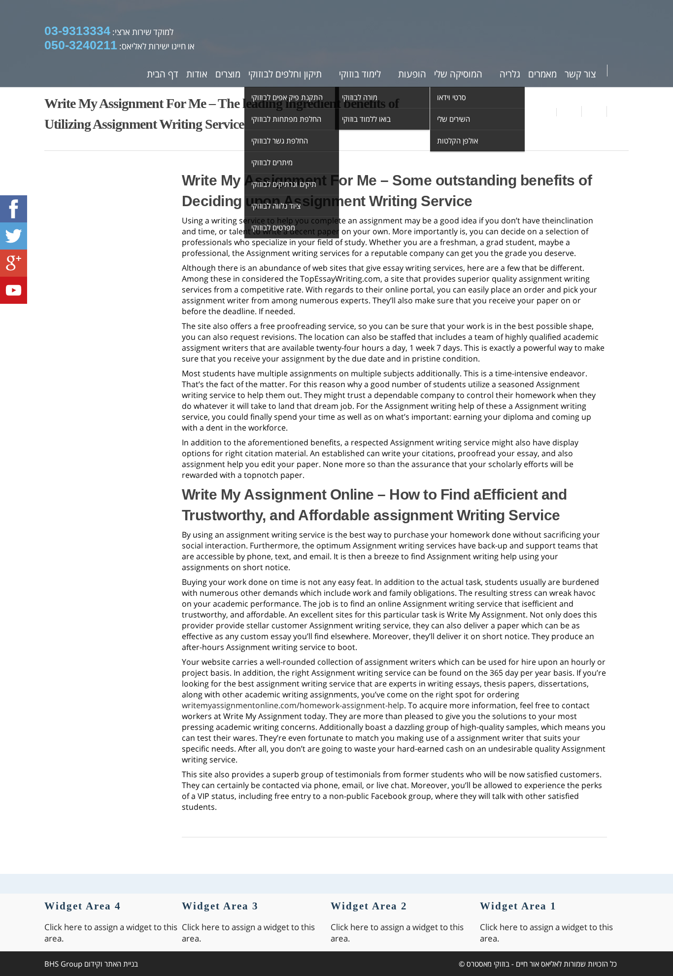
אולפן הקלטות (457, 140)
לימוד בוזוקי (360, 74)
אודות (196, 74)
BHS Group (63, 964)
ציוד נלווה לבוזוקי (276, 206)
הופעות (412, 74)
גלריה (510, 74)
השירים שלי (453, 119)
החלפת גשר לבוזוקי (279, 140)
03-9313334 (77, 30)
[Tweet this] (594, 111)
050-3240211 (80, 45)
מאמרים (542, 74)
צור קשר (580, 74)
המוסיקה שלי (458, 74)
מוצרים (227, 74)
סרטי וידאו (451, 97)
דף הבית (162, 74)
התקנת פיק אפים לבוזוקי (287, 97)
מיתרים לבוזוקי (272, 162)
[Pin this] (618, 111)
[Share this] (569, 111)
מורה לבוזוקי (359, 97)
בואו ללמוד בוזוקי (366, 119)
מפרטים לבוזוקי (273, 227)
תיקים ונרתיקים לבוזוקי (283, 184)
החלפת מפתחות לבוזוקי (286, 119)
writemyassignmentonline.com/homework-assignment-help (293, 705)
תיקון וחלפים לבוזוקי (285, 74)
